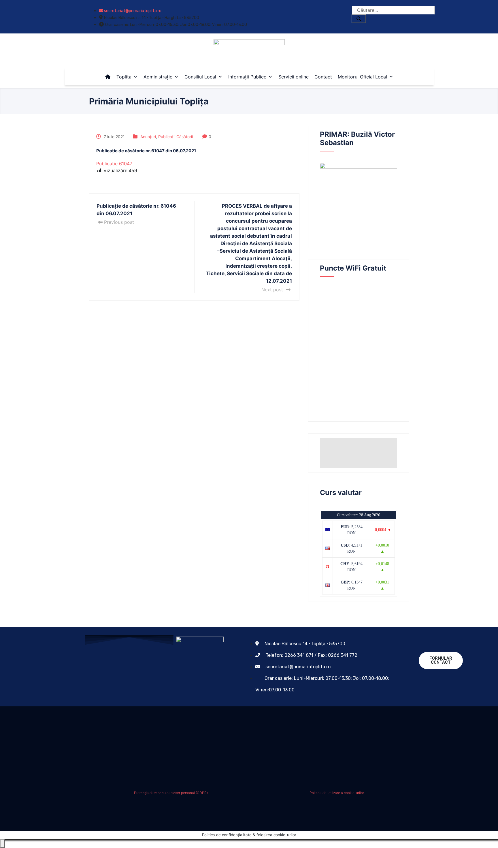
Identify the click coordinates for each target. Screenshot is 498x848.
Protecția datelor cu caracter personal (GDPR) (171, 793)
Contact (323, 77)
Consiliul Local (200, 77)
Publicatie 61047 (114, 163)
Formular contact (440, 660)
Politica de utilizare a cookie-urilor (337, 793)
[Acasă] (108, 76)
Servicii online (293, 77)
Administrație (158, 77)
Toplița (123, 77)
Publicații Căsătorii (175, 136)
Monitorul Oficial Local (362, 77)
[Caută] (359, 18)
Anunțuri (148, 136)
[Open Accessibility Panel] (2, 843)
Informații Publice (247, 77)
